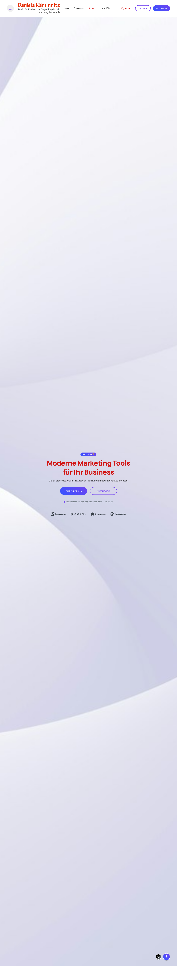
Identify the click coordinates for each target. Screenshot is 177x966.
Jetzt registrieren (74, 491)
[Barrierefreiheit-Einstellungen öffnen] (166, 956)
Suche (127, 8)
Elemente (143, 8)
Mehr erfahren (103, 491)
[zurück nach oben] (166, 950)
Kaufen (161, 8)
